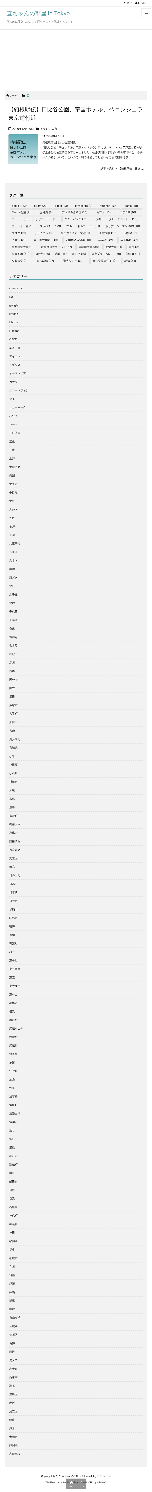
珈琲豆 (79, 253)
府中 (12, 807)
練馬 (12, 1292)
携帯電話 (14, 849)
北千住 (13, 594)
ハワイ (13, 415)
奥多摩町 (14, 739)
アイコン (14, 356)
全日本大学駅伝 (46, 240)
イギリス (14, 364)
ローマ (13, 424)
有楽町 (44, 128)
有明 (12, 934)
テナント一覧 (23, 226)
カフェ (103, 212)
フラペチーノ (50, 226)
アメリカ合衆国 (74, 212)
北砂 (12, 603)
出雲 (12, 569)
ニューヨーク (17, 407)
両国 (12, 475)
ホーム (13, 95)
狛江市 (13, 1156)
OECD (13, 339)
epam (41, 205)
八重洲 (13, 552)
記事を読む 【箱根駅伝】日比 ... (122, 168)
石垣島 (13, 1207)
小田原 (13, 764)
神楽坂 (13, 1224)
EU (11, 296)
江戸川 (13, 1071)
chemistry (15, 288)
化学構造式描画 (78, 240)
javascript (83, 205)
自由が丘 (14, 1317)
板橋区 (13, 1002)
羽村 (12, 1309)
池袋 (12, 1079)
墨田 (12, 696)
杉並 (12, 951)
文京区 (13, 858)
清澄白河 (14, 1113)
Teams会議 (21, 212)
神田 (12, 1232)
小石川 (13, 773)
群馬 (12, 1300)
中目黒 (13, 492)
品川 (12, 662)
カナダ (13, 381)
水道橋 (13, 1054)
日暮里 (13, 883)
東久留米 (14, 968)
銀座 (12, 1419)
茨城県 (13, 1326)
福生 (12, 1249)
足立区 (13, 1411)
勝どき (13, 577)
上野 (12, 458)
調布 (12, 1385)
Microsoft (15, 322)
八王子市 (14, 543)
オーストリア (17, 373)
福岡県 (13, 1241)
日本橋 (13, 892)
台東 (12, 628)
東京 (54, 128)
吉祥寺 (13, 637)
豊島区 (13, 1394)
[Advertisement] (76, 59)
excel (61, 205)
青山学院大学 (104, 260)
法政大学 (42, 253)
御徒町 (13, 815)
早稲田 (13, 909)
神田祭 (133, 253)
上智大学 (107, 233)
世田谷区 (14, 467)
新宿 (12, 866)
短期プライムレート (106, 253)
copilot (19, 205)
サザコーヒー (46, 219)
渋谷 (12, 1130)
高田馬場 (14, 1453)
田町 (12, 1173)
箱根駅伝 (45, 260)
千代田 (13, 611)
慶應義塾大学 (23, 247)
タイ (12, 398)
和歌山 (13, 654)
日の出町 (14, 875)
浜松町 (13, 1105)
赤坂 (12, 1402)
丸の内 (13, 509)
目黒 (12, 1198)
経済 (12, 1283)
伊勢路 (130, 233)
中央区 (13, 484)
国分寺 (13, 679)
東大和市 (14, 985)
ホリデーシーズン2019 (122, 226)
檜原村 (13, 1020)
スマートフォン (19, 390)
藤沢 (12, 1351)
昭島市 (13, 917)
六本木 (13, 560)
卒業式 (105, 240)
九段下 (13, 518)
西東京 (13, 1377)
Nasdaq (14, 330)
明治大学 (113, 247)
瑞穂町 (13, 1164)
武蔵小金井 (16, 1028)
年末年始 (129, 240)
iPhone (13, 313)
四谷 (12, 671)
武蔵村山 (14, 1037)
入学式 (19, 240)
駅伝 (130, 260)
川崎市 (13, 781)
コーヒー (20, 219)
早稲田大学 (89, 247)
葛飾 (12, 1343)
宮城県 (13, 747)
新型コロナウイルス (56, 247)
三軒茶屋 (14, 432)
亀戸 (12, 526)
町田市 (13, 1181)
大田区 (13, 722)
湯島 (12, 1147)
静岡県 (13, 1445)
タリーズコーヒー (123, 219)
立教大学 (20, 260)
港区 (12, 1139)
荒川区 (13, 1334)
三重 (12, 441)
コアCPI (128, 212)
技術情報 (14, 841)
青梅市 (13, 1436)
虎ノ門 (13, 1360)
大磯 (12, 730)
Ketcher (108, 205)
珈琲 (61, 253)
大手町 (13, 713)
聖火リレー (73, 260)
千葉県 (13, 620)
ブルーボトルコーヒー (83, 226)
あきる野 (14, 347)
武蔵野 (13, 1045)
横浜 (12, 1011)
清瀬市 (13, 1122)
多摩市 (13, 705)
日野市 (13, 900)
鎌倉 (12, 1428)
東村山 (13, 994)
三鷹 (12, 449)
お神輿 (46, 212)
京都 (12, 535)
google (13, 305)
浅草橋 (13, 1096)
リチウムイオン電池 (76, 233)
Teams (130, 205)
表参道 (13, 1368)
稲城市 (13, 1258)
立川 (12, 1266)
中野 (12, 501)
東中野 (13, 960)
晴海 (12, 926)
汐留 (12, 1062)
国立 (12, 688)
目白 (12, 1190)
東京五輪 (20, 253)
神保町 (13, 1215)
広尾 (12, 790)
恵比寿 (13, 832)
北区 (12, 586)
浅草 (12, 1088)
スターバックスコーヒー (83, 219)
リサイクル (43, 233)
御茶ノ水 (14, 824)
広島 (12, 798)
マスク (19, 233)
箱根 (12, 1275)
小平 (12, 756)
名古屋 (13, 645)
